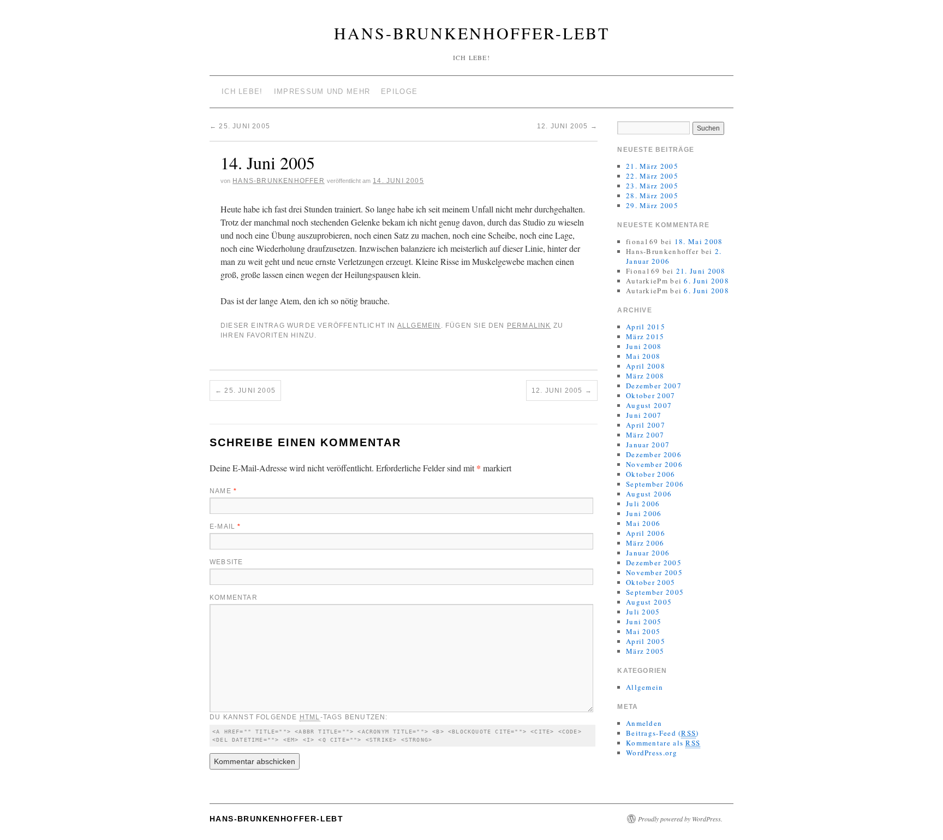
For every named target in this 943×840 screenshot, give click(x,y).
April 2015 (645, 327)
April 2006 (645, 533)
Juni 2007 (644, 415)
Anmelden (644, 723)
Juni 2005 (644, 621)
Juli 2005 (643, 612)
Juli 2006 (643, 503)
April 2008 (645, 366)
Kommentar (234, 597)
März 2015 (645, 336)
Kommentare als (663, 743)
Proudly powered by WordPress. (680, 818)
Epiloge (399, 91)
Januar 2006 (648, 553)
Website (226, 562)
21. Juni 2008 (701, 271)
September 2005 (655, 592)
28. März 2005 (652, 195)
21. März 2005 (652, 166)
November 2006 (654, 464)
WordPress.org (651, 753)
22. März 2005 (652, 176)
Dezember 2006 (654, 454)
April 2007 (645, 425)
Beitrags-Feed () (662, 733)
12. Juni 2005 (567, 126)
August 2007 (649, 405)
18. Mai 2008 (699, 241)
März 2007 (645, 435)
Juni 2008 (644, 346)
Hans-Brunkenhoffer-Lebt (472, 33)
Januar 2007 (648, 444)
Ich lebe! (242, 91)
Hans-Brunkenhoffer (278, 181)
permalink (529, 325)
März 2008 (645, 376)
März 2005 (645, 651)
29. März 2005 (652, 205)
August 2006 (649, 494)
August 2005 (649, 602)
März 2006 (645, 543)
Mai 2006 (643, 523)
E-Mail (225, 526)
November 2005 (654, 572)
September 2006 (655, 484)
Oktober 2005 (651, 582)
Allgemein (419, 325)
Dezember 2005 (654, 562)
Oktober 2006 (651, 474)
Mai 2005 (643, 631)
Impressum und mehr (322, 91)
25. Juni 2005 (240, 126)
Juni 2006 (644, 513)
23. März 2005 (652, 186)
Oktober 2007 (651, 395)
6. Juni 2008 (706, 281)
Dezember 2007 (654, 386)
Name (223, 491)
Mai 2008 (643, 356)
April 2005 (645, 641)
